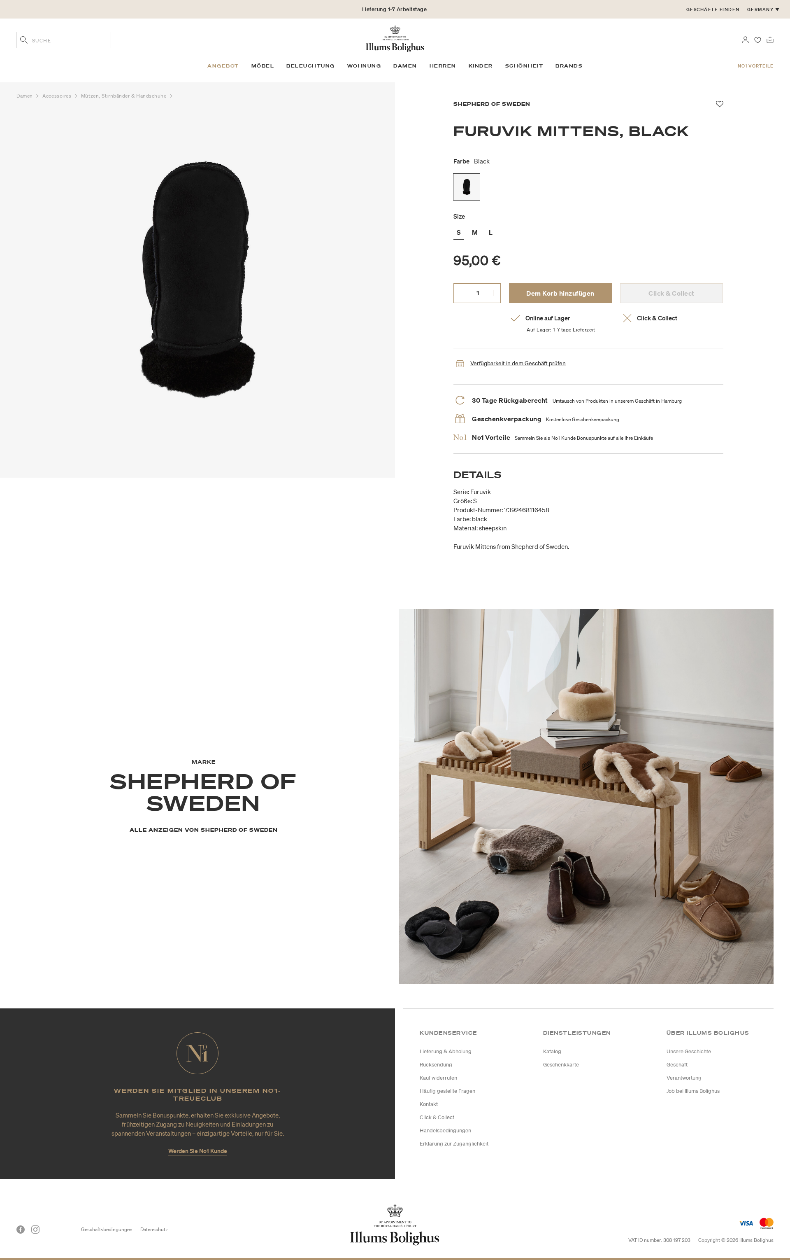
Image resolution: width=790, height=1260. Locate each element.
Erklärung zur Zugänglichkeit (454, 1143)
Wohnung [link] (364, 66)
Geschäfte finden (713, 9)
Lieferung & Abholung (446, 1051)
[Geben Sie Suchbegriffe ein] (24, 40)
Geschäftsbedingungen (106, 1229)
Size (459, 216)
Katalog (552, 1051)
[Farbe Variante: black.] (466, 187)
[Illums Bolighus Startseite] (395, 38)
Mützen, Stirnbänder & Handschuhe (124, 95)
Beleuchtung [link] (310, 66)
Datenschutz (154, 1229)
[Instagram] (35, 1229)
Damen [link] (405, 66)
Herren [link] (443, 66)
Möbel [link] (262, 66)
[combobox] (63, 40)
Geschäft (677, 1064)
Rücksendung (436, 1064)
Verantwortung (684, 1077)
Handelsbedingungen (445, 1130)
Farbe (471, 161)
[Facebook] (20, 1229)
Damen (25, 95)
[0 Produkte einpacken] (770, 39)
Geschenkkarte (561, 1064)
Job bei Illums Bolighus (693, 1090)
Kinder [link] (481, 66)
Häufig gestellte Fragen (447, 1090)
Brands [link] (569, 66)
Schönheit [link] (524, 66)
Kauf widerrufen (438, 1077)
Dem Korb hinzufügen (560, 293)
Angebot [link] (223, 66)
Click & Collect (437, 1117)
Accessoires (57, 95)
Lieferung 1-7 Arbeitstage (394, 9)
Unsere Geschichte (689, 1051)
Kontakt (429, 1104)
